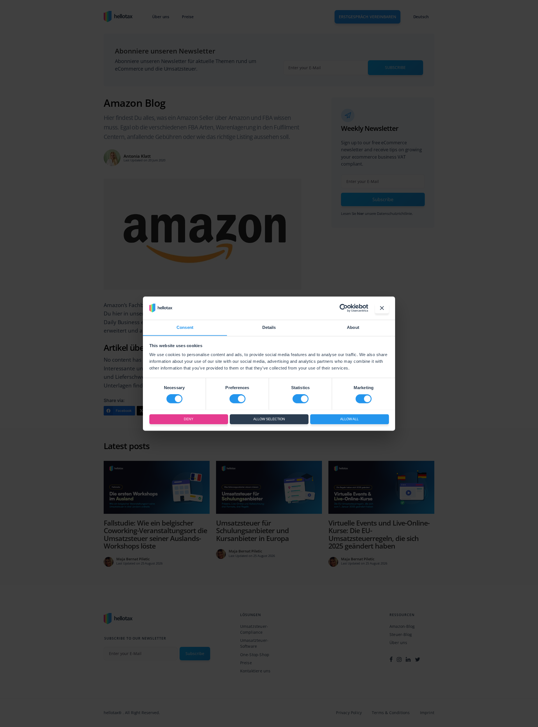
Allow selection (269, 419)
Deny (188, 419)
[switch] (237, 398)
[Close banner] (382, 308)
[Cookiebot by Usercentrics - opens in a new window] (343, 308)
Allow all (349, 419)
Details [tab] (269, 327)
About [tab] (353, 327)
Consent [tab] (185, 327)
